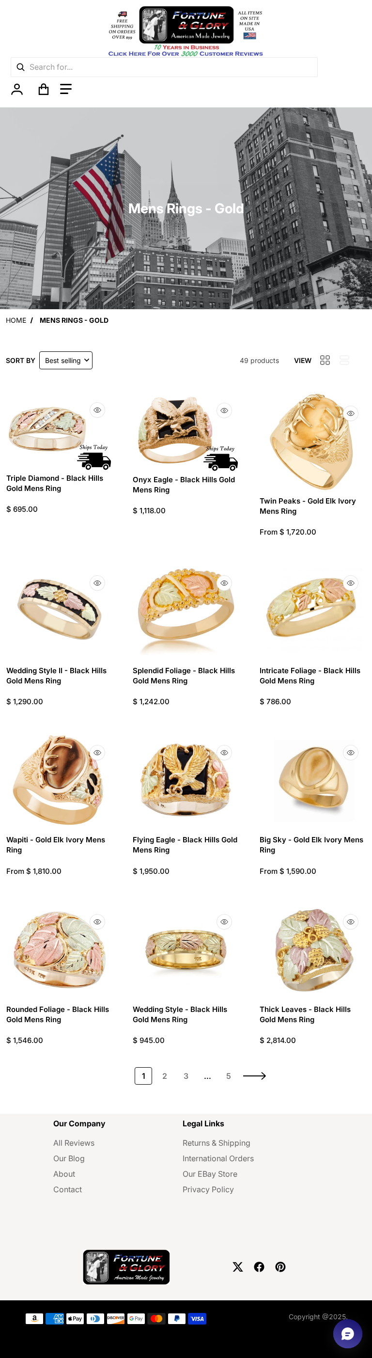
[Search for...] (20, 67)
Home (16, 320)
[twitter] (238, 1267)
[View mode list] (344, 360)
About (64, 1174)
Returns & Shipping (216, 1143)
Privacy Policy (208, 1189)
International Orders (218, 1158)
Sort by (20, 360)
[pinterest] (280, 1267)
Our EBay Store (210, 1174)
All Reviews (73, 1143)
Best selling (63, 360)
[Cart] (43, 89)
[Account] (17, 89)
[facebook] (259, 1267)
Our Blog (69, 1158)
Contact (67, 1189)
